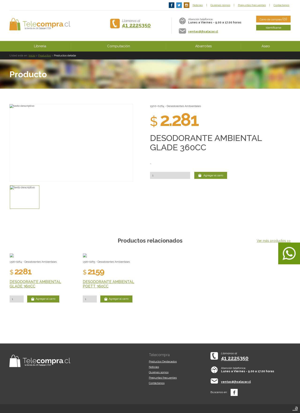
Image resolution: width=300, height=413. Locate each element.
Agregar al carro (213, 175)
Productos (44, 55)
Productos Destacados (163, 361)
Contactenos (281, 5)
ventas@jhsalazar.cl (203, 31)
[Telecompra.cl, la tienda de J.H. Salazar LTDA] (39, 24)
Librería (40, 46)
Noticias (198, 5)
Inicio (32, 55)
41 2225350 (136, 25)
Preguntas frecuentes (252, 5)
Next (135, 143)
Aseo (266, 46)
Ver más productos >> (274, 241)
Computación (118, 46)
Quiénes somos (220, 5)
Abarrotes (203, 46)
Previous (7, 143)
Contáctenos (157, 383)
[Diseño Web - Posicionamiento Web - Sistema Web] (295, 407)
